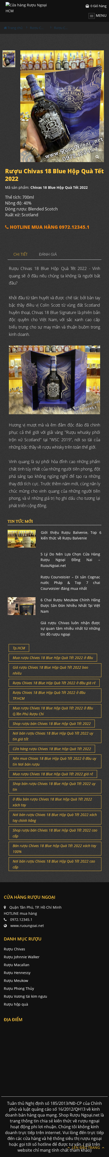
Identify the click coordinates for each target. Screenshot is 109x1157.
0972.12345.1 (21, 919)
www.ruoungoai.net (27, 925)
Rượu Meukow (16, 980)
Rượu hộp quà (16, 1004)
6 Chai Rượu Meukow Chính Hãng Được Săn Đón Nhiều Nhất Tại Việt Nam (70, 605)
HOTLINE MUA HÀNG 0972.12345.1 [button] (49, 227)
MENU (100, 15)
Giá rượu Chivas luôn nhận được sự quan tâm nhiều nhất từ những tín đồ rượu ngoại (70, 628)
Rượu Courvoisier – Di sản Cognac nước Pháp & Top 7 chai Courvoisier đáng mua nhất (70, 583)
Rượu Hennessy (17, 972)
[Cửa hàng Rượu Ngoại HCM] (30, 8)
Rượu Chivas (14, 949)
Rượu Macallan (16, 964)
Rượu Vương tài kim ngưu (25, 996)
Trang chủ (15, 27)
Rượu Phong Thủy (19, 988)
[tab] (21, 255)
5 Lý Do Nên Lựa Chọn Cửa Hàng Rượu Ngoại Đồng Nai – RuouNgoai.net (70, 560)
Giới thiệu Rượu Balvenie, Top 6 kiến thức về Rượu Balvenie (71, 535)
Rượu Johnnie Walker (22, 956)
